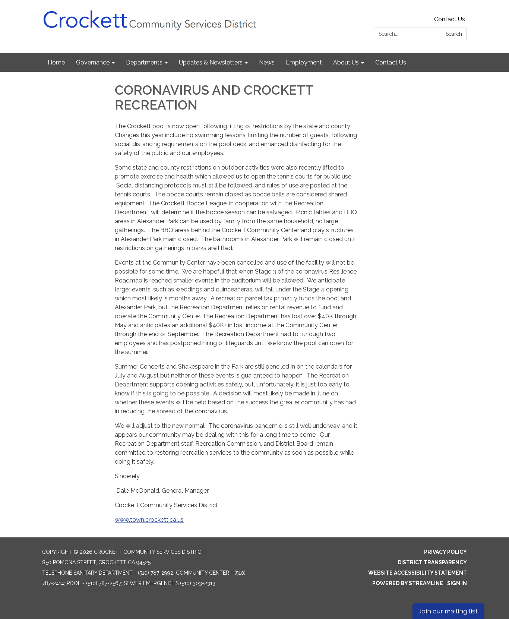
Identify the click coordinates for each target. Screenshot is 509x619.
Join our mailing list (448, 611)
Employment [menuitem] (304, 62)
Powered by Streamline (407, 583)
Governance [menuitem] (93, 62)
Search (454, 34)
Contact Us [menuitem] (390, 62)
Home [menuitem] (56, 62)
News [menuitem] (267, 62)
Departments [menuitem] (144, 62)
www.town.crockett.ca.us (149, 519)
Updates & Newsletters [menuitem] (211, 62)
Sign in (457, 583)
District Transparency (432, 562)
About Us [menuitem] (346, 62)
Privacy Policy (445, 552)
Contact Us (449, 19)
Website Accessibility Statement (417, 573)
